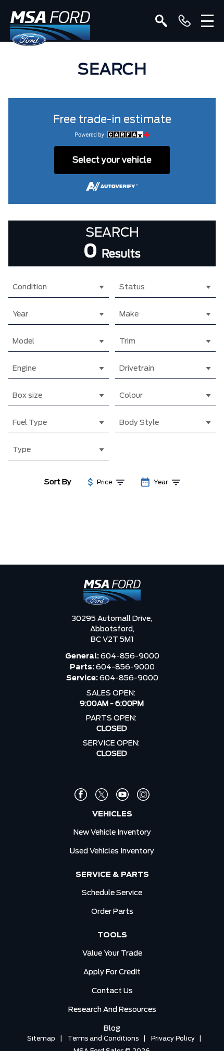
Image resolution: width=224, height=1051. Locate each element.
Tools (112, 935)
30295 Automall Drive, (112, 618)
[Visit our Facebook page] (80, 794)
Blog (112, 1028)
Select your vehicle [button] (112, 160)
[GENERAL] (184, 21)
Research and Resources (112, 1009)
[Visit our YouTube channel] (122, 794)
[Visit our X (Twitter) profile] (101, 794)
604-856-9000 (130, 656)
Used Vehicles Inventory (112, 851)
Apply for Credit (112, 972)
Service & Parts (112, 874)
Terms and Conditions (103, 1038)
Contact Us (112, 991)
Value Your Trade (112, 953)
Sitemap (41, 1038)
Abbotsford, (112, 629)
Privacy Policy (173, 1038)
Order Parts (112, 911)
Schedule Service (112, 893)
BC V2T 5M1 (112, 639)
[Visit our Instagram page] (143, 794)
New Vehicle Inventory (112, 832)
